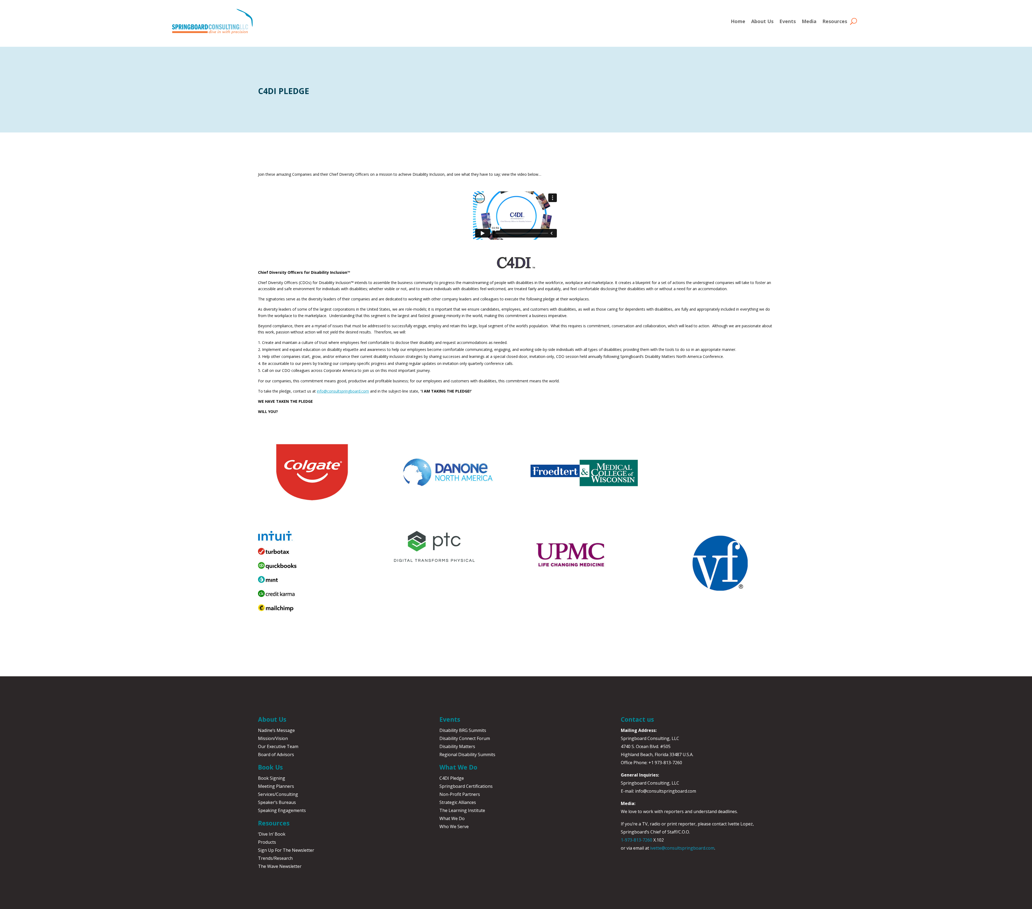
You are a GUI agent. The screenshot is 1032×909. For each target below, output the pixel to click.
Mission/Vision (273, 738)
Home (738, 21)
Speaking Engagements (282, 810)
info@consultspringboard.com (343, 391)
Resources (834, 21)
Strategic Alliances (457, 802)
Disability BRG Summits (462, 730)
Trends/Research (275, 858)
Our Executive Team (278, 746)
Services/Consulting (278, 794)
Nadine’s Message (276, 730)
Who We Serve (454, 826)
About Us (762, 21)
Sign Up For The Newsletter (286, 850)
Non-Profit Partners (459, 794)
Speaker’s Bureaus (277, 802)
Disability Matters (457, 746)
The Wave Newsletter (280, 866)
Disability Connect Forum (464, 738)
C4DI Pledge (451, 778)
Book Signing (271, 778)
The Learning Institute (462, 810)
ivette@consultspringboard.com (682, 848)
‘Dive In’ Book (271, 834)
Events (787, 21)
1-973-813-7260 (636, 840)
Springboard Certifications (466, 786)
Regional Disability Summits (467, 754)
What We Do (452, 818)
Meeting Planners (276, 786)
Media (809, 21)
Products (267, 842)
